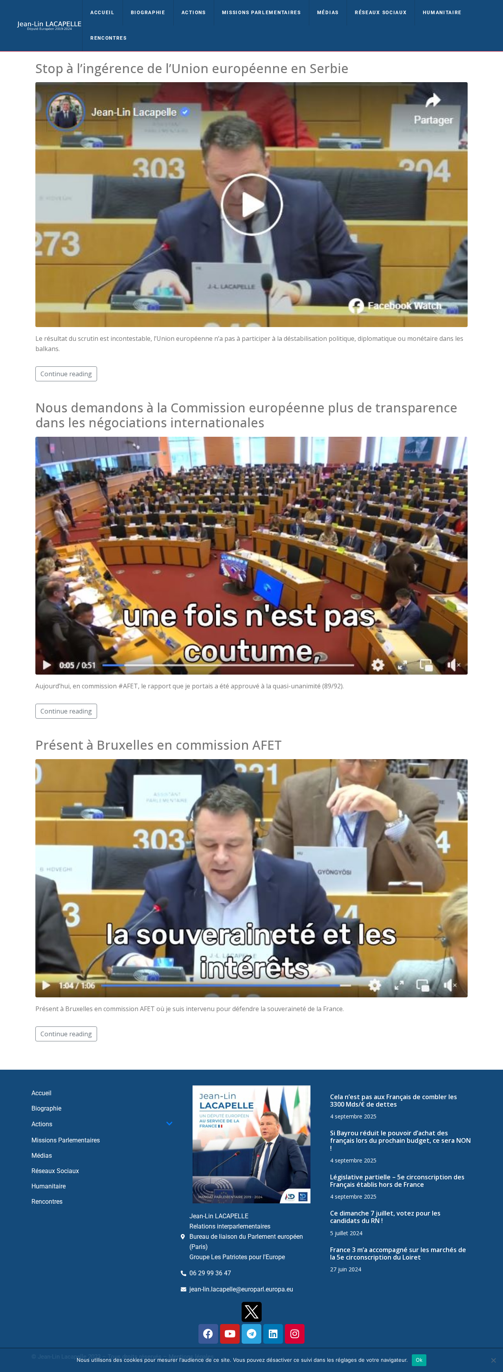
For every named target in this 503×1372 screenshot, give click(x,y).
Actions (194, 12)
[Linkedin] (273, 1334)
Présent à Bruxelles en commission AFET (158, 744)
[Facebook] (208, 1334)
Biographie (148, 12)
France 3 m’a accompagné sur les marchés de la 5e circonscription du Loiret (398, 1253)
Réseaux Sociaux (381, 12)
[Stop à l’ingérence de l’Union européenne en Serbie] (251, 204)
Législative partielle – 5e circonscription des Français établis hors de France (397, 1181)
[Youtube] (230, 1334)
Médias (328, 12)
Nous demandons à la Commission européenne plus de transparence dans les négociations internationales (246, 415)
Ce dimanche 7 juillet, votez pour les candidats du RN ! (385, 1217)
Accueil (102, 12)
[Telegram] (251, 1334)
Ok (419, 1360)
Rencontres (108, 38)
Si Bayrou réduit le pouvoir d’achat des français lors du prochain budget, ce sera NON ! (400, 1140)
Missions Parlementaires (261, 12)
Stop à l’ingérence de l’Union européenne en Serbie (192, 68)
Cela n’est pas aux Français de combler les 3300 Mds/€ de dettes (393, 1100)
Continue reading (66, 374)
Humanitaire (442, 12)
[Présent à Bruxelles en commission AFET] (251, 877)
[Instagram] (295, 1334)
